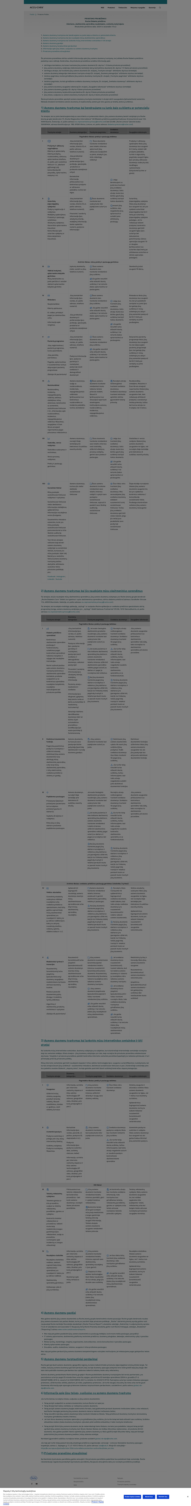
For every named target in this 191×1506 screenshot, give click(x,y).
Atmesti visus (149, 1497)
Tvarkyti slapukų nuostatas (132, 1497)
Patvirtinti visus (163, 1497)
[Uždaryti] (188, 1496)
